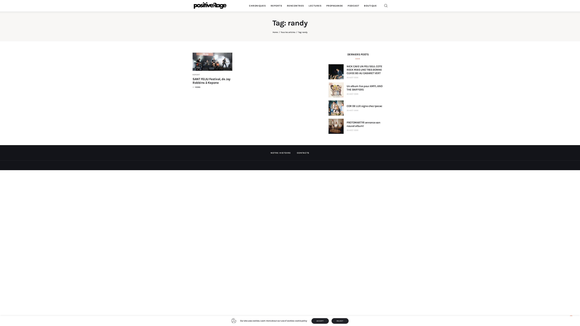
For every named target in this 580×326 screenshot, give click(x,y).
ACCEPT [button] (320, 321)
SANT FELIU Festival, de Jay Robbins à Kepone (211, 80)
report (196, 75)
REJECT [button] (340, 321)
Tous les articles (288, 32)
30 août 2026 (352, 77)
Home (275, 32)
